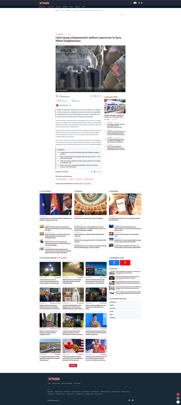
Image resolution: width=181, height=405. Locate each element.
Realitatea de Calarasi (60, 394)
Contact (49, 383)
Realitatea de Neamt (86, 391)
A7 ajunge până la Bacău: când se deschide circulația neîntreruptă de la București (50, 358)
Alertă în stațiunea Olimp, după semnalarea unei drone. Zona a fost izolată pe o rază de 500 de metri (94, 282)
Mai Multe (73, 365)
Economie (109, 130)
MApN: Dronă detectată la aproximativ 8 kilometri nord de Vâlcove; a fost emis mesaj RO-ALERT (80, 157)
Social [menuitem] (71, 6)
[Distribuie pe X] (100, 96)
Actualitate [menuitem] (51, 6)
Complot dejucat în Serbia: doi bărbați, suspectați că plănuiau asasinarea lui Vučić (79, 153)
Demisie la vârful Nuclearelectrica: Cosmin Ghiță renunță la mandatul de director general (96, 332)
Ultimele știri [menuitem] (41, 6)
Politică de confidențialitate (66, 383)
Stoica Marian (57, 277)
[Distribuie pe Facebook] (94, 96)
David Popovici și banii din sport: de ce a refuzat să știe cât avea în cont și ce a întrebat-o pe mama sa (96, 359)
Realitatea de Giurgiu (125, 391)
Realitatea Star (67, 391)
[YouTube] (142, 3)
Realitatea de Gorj (51, 394)
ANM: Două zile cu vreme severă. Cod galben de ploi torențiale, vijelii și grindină (72, 281)
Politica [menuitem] (58, 6)
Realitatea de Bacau (71, 394)
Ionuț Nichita (103, 328)
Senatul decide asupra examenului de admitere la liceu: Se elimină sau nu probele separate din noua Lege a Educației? (58, 250)
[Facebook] (139, 3)
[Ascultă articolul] (178, 394)
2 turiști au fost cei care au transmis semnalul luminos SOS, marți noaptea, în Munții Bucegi (49, 281)
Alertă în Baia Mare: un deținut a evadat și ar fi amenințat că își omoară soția (114, 117)
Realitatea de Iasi (95, 391)
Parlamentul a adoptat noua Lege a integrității (88, 218)
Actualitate (68, 10)
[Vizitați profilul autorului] (57, 96)
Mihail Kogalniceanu (61, 179)
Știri (63, 10)
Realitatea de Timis (80, 394)
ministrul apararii (88, 179)
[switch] (135, 3)
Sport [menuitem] (83, 6)
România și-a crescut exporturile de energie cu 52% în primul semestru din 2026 (127, 241)
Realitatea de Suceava (55, 303)
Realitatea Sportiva (59, 391)
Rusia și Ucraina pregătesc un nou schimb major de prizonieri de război (95, 307)
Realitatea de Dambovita (105, 391)
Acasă (58, 10)
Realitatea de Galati (116, 391)
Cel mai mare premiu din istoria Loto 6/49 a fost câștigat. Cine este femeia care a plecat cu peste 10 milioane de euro (115, 141)
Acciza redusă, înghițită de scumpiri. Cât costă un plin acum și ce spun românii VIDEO (127, 246)
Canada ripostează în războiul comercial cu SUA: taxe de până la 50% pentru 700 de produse (73, 358)
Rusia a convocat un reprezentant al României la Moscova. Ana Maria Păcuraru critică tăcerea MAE (79, 166)
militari (71, 179)
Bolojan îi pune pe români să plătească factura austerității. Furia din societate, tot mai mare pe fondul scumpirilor (50, 308)
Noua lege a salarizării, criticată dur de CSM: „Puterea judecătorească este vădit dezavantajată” (116, 126)
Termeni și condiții (56, 383)
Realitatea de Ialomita (76, 391)
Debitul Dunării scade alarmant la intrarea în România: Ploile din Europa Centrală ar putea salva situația (116, 134)
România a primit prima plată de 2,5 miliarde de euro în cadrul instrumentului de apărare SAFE (127, 228)
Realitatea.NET (50, 391)
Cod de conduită (77, 383)
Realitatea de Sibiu (89, 394)
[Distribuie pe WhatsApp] (97, 96)
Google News (87, 183)
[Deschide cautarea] (130, 2)
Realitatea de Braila (98, 394)
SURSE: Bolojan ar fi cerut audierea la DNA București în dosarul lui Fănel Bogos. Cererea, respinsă (90, 246)
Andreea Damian (64, 96)
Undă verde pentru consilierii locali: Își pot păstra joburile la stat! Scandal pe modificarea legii (80, 161)
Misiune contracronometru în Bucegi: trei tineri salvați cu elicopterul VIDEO (48, 332)
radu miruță (79, 179)
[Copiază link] (91, 96)
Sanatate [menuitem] (77, 6)
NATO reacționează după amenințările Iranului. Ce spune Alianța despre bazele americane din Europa (116, 149)
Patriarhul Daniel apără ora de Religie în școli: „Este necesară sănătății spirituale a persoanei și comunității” (73, 308)
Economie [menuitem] (65, 6)
